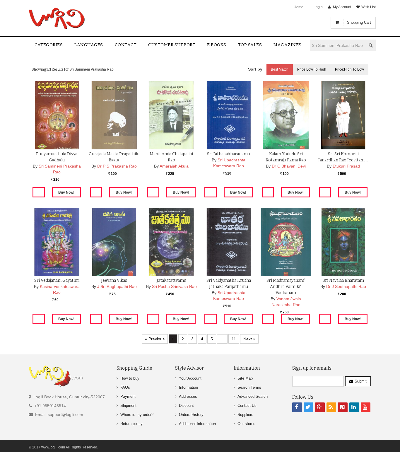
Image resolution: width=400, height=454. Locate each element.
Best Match (279, 69)
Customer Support (171, 44)
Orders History (191, 414)
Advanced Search (252, 396)
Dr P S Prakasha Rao (117, 166)
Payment (128, 396)
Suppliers (245, 414)
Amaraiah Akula (174, 166)
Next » (249, 339)
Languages (88, 44)
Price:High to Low (349, 69)
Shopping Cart (359, 22)
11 (234, 339)
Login (318, 7)
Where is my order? (136, 414)
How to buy (129, 378)
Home (298, 7)
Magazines (287, 44)
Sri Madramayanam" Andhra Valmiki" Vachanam (285, 286)
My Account (342, 7)
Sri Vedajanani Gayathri (56, 280)
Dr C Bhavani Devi (289, 166)
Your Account (190, 378)
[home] (57, 18)
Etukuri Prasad (346, 166)
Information (188, 387)
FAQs (125, 387)
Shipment (128, 405)
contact (126, 44)
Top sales (250, 44)
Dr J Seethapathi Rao (346, 286)
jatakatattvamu (171, 280)
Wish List (368, 7)
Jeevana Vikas (114, 280)
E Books (216, 44)
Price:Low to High (311, 69)
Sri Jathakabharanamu (228, 153)
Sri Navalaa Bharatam (343, 280)
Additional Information (197, 423)
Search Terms (249, 387)
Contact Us (247, 405)
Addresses (188, 396)
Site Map (245, 378)
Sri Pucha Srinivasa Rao (174, 286)
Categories (49, 44)
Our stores (246, 423)
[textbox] (337, 45)
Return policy (131, 423)
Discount (186, 405)
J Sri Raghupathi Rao (117, 286)
